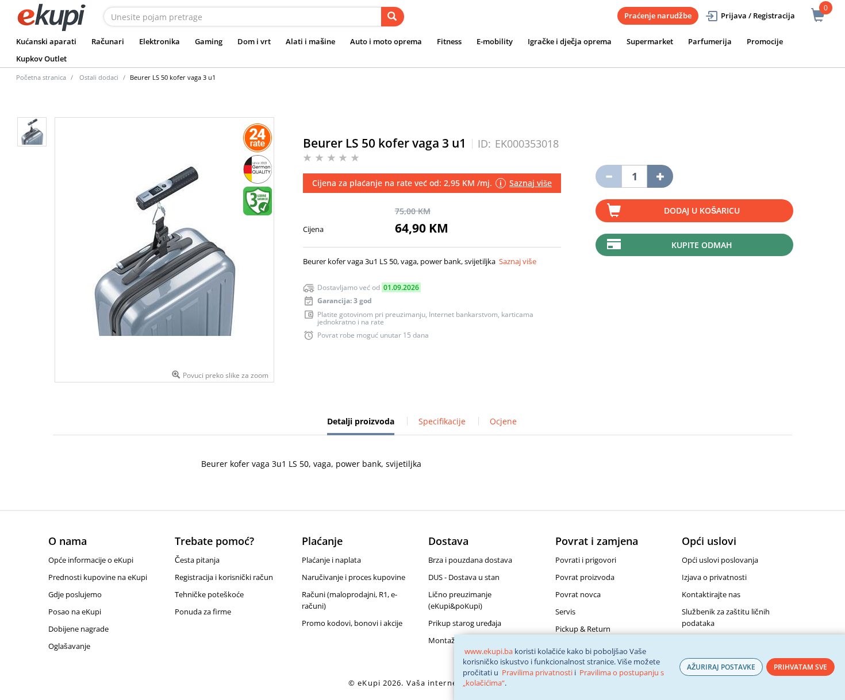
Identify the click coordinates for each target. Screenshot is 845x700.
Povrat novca (578, 594)
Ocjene (503, 421)
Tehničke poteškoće (209, 594)
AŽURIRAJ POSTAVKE (721, 667)
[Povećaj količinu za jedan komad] (660, 176)
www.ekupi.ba (488, 651)
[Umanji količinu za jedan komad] (608, 176)
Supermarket (650, 41)
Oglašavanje (69, 646)
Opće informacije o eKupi (90, 560)
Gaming (208, 41)
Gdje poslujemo (75, 594)
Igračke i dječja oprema (570, 41)
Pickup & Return (582, 629)
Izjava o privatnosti (714, 577)
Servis (565, 611)
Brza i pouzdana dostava (470, 560)
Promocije (765, 41)
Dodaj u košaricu (702, 210)
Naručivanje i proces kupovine (353, 577)
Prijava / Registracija (758, 15)
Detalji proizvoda (360, 425)
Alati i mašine (310, 41)
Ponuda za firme (203, 611)
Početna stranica (41, 77)
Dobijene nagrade (78, 629)
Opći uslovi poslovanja (720, 560)
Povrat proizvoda (584, 577)
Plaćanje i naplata (331, 560)
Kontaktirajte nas (711, 594)
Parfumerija (710, 41)
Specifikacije (442, 421)
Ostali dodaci (98, 77)
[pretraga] (392, 16)
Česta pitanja (197, 560)
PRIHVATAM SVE (800, 667)
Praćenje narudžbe (658, 15)
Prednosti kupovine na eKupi (97, 577)
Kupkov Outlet (41, 58)
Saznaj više (517, 261)
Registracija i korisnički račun (224, 577)
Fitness (449, 41)
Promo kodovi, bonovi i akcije (352, 623)
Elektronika (159, 41)
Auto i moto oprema (386, 41)
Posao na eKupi (74, 611)
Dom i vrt (254, 41)
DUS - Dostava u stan (464, 577)
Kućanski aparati (46, 41)
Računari (107, 41)
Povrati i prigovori (585, 560)
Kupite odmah (701, 244)
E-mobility (495, 41)
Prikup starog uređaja (464, 623)
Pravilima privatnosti (537, 672)
